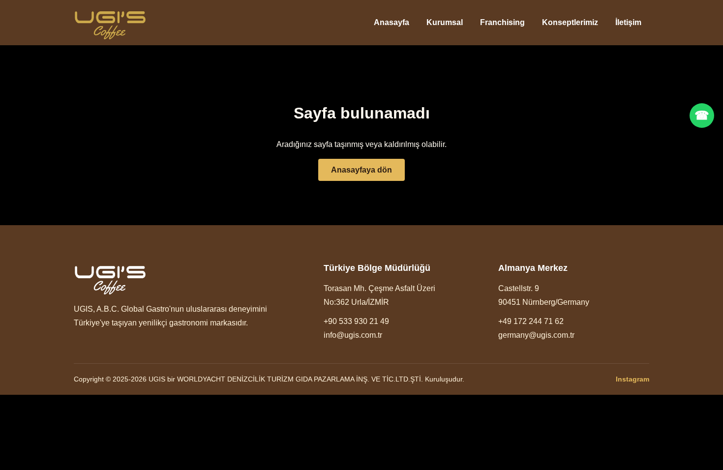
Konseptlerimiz (570, 22)
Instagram (632, 379)
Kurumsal (444, 22)
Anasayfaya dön (361, 170)
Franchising (502, 22)
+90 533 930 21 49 (356, 321)
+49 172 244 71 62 (531, 321)
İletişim (628, 22)
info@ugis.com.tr (353, 335)
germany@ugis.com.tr (536, 335)
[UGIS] (110, 23)
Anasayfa (391, 22)
